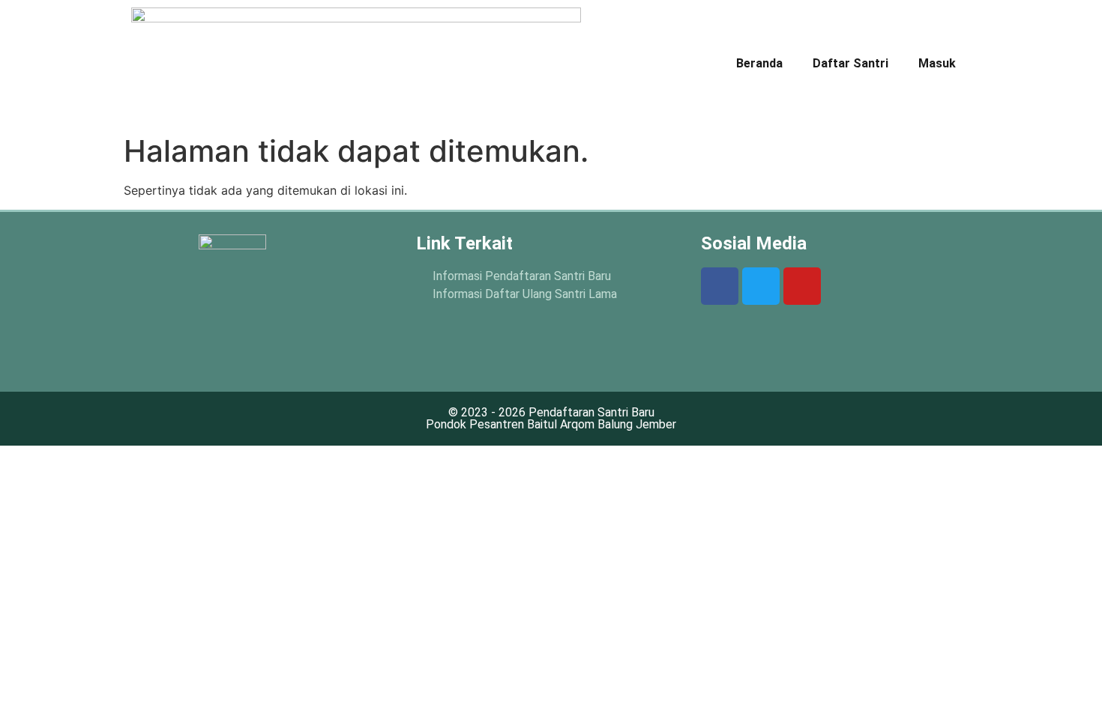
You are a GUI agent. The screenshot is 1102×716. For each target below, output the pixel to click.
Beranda (759, 63)
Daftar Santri (850, 63)
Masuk (937, 63)
